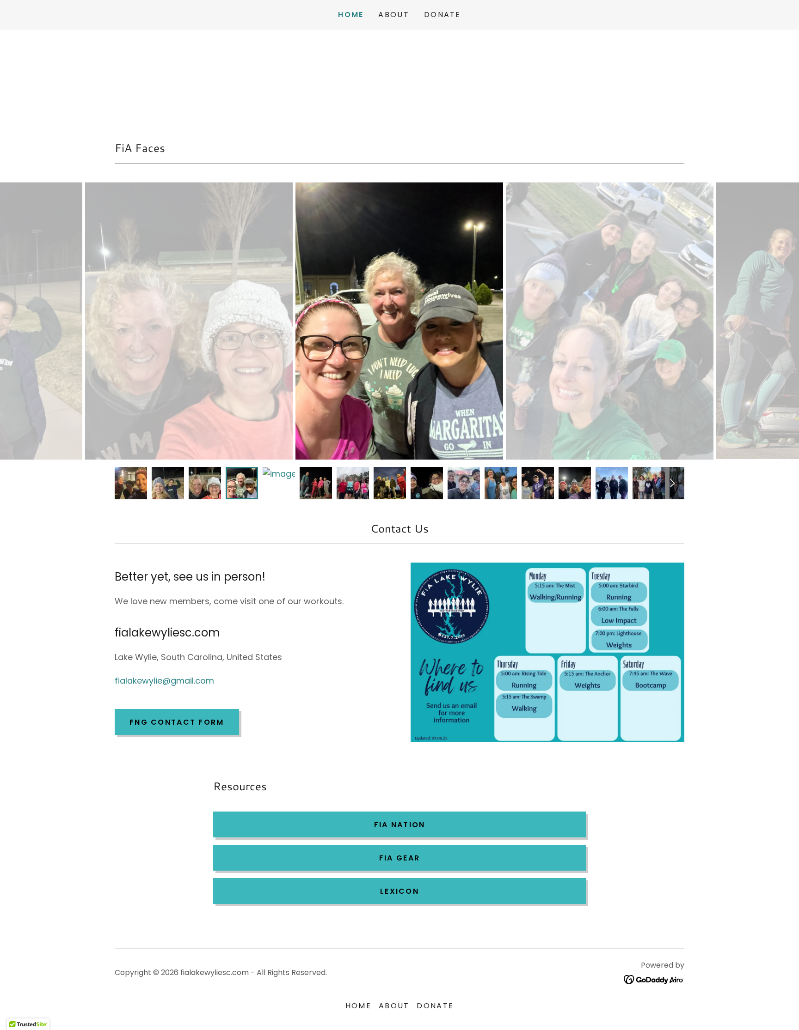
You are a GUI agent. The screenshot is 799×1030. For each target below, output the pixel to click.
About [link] (393, 14)
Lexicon (399, 891)
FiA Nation (399, 824)
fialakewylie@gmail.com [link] (164, 680)
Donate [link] (442, 14)
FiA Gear (399, 858)
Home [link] (350, 14)
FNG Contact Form (176, 722)
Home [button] (358, 1005)
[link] (654, 979)
